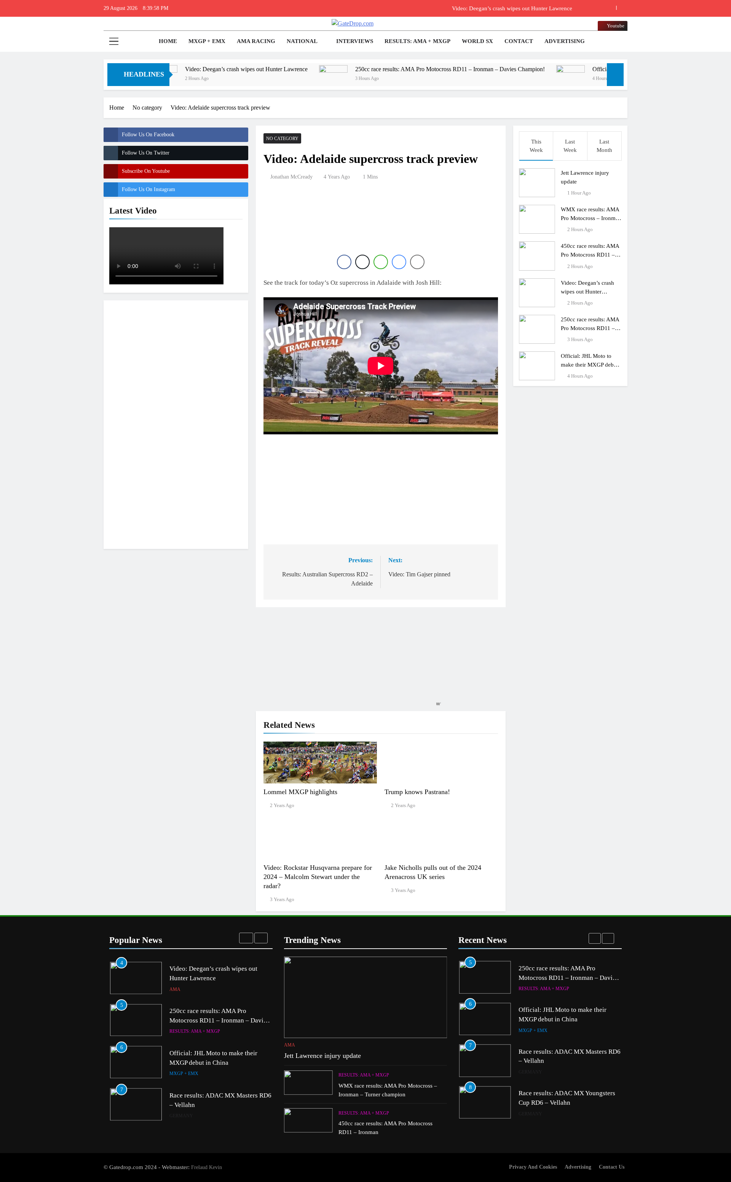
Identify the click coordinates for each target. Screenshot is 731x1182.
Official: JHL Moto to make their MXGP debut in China (589, 364)
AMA (174, 989)
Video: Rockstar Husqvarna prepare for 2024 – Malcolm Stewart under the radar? (317, 877)
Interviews (354, 41)
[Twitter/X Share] (362, 262)
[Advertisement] (176, 423)
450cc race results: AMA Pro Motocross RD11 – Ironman (590, 254)
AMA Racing (256, 41)
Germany (181, 1115)
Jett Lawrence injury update (322, 1055)
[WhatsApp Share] (380, 262)
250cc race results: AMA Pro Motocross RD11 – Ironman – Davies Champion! (403, 69)
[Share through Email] (417, 262)
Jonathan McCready (291, 177)
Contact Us (611, 1167)
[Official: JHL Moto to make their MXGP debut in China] (524, 79)
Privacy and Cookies (533, 1167)
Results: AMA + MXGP (417, 41)
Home (167, 41)
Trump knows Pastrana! (417, 792)
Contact (518, 41)
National (302, 41)
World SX (477, 41)
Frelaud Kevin (206, 1167)
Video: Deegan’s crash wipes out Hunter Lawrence (512, 8)
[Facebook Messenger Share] (399, 262)
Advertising (564, 41)
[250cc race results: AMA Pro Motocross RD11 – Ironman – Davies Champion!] (287, 79)
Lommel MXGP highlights (300, 792)
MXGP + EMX (206, 41)
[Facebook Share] (344, 262)
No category (282, 138)
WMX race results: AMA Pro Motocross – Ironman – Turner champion (591, 218)
